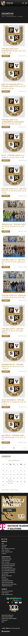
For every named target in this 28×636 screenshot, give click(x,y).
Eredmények (20, 16)
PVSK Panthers (5, 592)
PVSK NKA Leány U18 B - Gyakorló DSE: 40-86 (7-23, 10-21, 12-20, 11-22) (14, 51)
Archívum (4, 553)
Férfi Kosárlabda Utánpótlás (8, 564)
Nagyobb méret (5, 489)
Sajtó (3, 622)
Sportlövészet (5, 574)
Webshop (4, 547)
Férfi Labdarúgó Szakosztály (8, 569)
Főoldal (3, 16)
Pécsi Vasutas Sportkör (7, 591)
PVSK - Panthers (5, 550)
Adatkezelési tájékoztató (7, 615)
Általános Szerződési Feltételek (9, 618)
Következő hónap (14, 489)
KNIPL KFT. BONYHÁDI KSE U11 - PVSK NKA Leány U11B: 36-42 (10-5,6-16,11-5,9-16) (14, 86)
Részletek (6, 55)
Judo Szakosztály (6, 560)
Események (4, 545)
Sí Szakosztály (5, 579)
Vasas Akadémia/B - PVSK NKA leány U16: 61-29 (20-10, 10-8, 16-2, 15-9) (14, 402)
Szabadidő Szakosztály (7, 580)
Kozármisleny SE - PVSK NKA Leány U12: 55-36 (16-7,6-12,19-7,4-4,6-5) (13, 366)
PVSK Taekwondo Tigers (7, 582)
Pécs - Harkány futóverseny (8, 548)
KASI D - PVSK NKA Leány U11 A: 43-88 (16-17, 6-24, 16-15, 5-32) (13, 156)
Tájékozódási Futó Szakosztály (9, 584)
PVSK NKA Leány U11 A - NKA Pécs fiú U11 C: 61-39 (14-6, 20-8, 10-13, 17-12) (14, 191)
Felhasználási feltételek (7, 617)
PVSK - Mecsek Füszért (7, 552)
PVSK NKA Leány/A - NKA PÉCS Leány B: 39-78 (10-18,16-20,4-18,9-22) (13, 331)
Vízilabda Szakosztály (7, 585)
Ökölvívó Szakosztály (7, 575)
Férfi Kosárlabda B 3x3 (7, 567)
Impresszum (5, 620)
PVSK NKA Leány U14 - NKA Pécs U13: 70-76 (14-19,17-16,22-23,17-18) (14, 262)
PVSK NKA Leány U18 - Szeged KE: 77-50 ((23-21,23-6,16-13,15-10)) (14, 296)
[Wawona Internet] (14, 631)
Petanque (4, 577)
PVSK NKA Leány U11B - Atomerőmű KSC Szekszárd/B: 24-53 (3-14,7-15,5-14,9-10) (13, 122)
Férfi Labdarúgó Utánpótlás (8, 570)
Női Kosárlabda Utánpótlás (11, 16)
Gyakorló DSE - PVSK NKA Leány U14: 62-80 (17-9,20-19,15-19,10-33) (14, 226)
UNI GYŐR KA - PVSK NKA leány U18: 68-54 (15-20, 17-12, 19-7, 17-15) (14, 437)
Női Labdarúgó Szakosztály (8, 572)
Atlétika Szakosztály (6, 559)
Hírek (3, 543)
